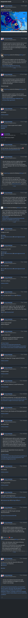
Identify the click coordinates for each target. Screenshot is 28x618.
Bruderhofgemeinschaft (19, 237)
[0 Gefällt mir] (2, 34)
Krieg (3, 295)
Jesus (3, 238)
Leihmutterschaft (9, 312)
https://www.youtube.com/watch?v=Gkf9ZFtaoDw (14, 497)
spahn (3, 312)
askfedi (3, 568)
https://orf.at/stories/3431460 (9, 515)
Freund (12, 295)
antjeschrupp (7, 55)
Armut (3, 237)
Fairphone (4, 563)
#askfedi (3, 128)
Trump (3, 265)
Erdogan (4, 235)
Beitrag (21, 55)
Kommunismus (9, 237)
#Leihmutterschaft (16, 184)
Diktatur (19, 295)
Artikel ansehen (4, 114)
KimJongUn (4, 252)
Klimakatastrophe (6, 500)
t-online (5, 207)
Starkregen (13, 500)
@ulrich (3, 137)
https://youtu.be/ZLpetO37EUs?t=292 (11, 149)
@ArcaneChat (4, 125)
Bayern (18, 500)
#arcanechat (4, 127)
